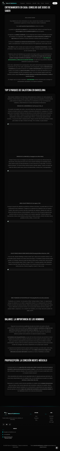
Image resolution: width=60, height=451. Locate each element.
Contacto (47, 3)
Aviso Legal (51, 421)
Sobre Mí (34, 3)
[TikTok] (10, 424)
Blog (38, 3)
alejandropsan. (43, 447)
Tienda (42, 3)
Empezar (54, 3)
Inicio (36, 416)
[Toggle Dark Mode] (56, 447)
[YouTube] (7, 424)
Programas (22, 3)
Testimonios (28, 3)
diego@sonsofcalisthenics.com (10, 432)
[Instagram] (3, 424)
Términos (51, 418)
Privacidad (51, 416)
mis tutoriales (30, 79)
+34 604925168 (7, 434)
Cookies (51, 420)
